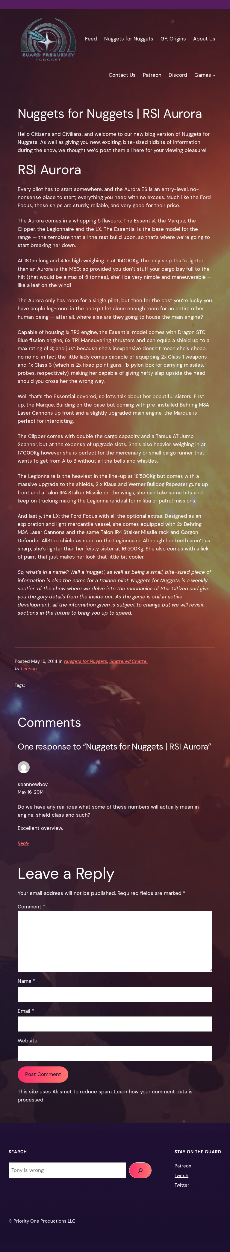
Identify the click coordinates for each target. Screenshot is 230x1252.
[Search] (140, 1170)
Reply (23, 843)
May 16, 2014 (31, 792)
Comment (31, 906)
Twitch (181, 1176)
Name (26, 981)
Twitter (182, 1185)
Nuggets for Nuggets (85, 661)
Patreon (183, 1166)
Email (26, 1011)
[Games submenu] (213, 74)
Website (27, 1040)
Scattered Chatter (128, 661)
